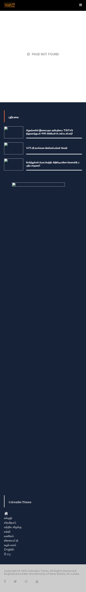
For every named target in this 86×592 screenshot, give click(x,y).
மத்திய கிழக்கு (13, 527)
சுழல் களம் (10, 545)
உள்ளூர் (8, 518)
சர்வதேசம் (10, 522)
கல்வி (7, 531)
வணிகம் (9, 536)
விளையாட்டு (11, 540)
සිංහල (7, 554)
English (9, 549)
